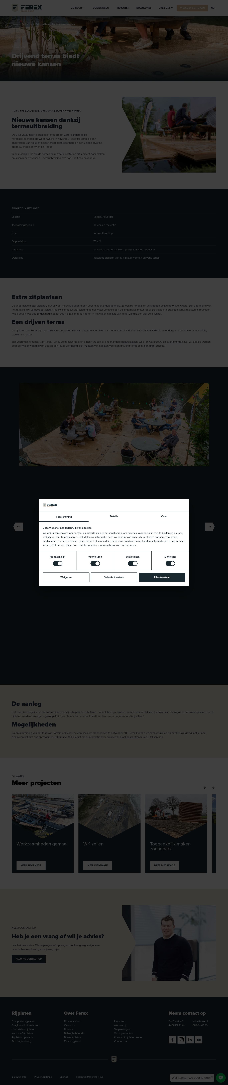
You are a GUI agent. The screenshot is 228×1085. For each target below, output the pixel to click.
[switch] (95, 563)
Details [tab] (114, 516)
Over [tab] (164, 516)
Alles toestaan (162, 577)
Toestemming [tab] (64, 516)
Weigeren (66, 577)
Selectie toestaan (114, 577)
